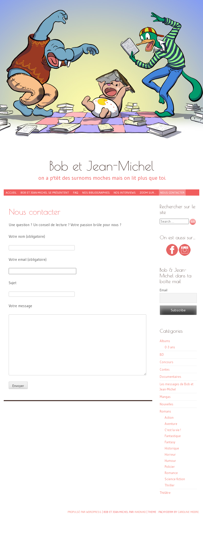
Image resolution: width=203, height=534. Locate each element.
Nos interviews (125, 192)
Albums (165, 341)
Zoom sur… (148, 192)
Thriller (170, 485)
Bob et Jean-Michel (101, 165)
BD (162, 354)
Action (169, 417)
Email (163, 290)
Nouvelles (166, 404)
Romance (171, 473)
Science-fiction (175, 479)
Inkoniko (140, 512)
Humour (170, 461)
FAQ (75, 192)
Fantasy (170, 442)
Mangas (165, 397)
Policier (170, 467)
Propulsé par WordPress (84, 512)
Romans (165, 411)
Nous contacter (172, 192)
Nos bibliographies (96, 192)
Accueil (11, 192)
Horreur (170, 454)
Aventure (171, 424)
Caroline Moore (188, 512)
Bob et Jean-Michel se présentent (45, 192)
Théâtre (165, 493)
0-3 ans (170, 347)
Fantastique (173, 436)
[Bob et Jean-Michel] (101, 81)
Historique (172, 448)
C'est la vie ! (173, 430)
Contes (165, 369)
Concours (166, 362)
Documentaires (170, 377)
